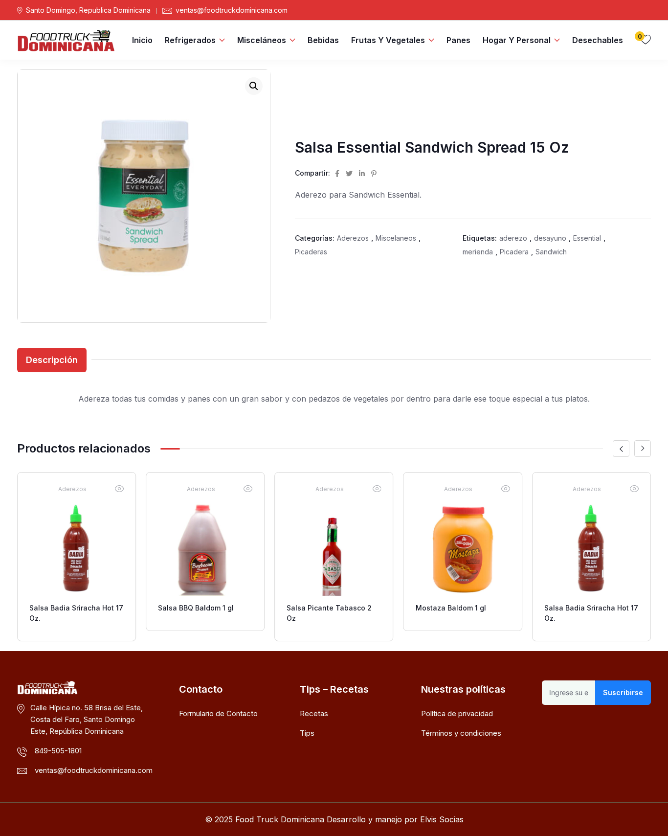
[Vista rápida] (119, 488)
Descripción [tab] (52, 360)
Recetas (314, 713)
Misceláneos (261, 40)
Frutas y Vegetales (388, 40)
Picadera (514, 252)
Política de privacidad (457, 713)
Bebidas (323, 40)
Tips (307, 733)
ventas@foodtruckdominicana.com (232, 10)
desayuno (550, 238)
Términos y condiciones (461, 733)
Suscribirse (623, 692)
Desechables (597, 40)
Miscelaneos (396, 238)
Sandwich (551, 252)
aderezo (513, 238)
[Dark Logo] (66, 39)
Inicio (142, 40)
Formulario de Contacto (218, 713)
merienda (478, 252)
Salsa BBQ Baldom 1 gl (196, 608)
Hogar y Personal (517, 40)
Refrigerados (190, 40)
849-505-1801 (58, 750)
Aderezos (353, 238)
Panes (458, 40)
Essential (587, 238)
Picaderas (311, 252)
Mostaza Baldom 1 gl (451, 608)
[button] (254, 86)
